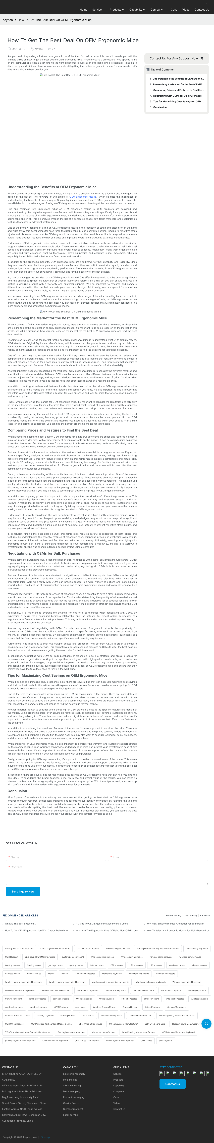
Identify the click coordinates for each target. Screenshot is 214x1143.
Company (118, 1091)
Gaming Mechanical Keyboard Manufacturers (158, 948)
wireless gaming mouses (161, 957)
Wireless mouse (12, 973)
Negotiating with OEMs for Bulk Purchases (177, 95)
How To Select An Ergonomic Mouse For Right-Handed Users (179, 930)
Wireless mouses (177, 965)
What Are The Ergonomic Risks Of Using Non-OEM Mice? (107, 930)
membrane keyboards (139, 973)
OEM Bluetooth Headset (88, 948)
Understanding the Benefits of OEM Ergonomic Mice (178, 78)
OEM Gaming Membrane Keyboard (178, 1032)
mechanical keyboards (143, 990)
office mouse (156, 965)
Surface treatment (73, 1109)
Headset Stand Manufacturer (185, 1024)
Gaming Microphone (176, 1007)
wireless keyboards (14, 1007)
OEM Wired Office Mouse (90, 1024)
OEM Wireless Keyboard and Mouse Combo (51, 1024)
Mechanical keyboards (87, 990)
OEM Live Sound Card (155, 1024)
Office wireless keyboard (140, 1015)
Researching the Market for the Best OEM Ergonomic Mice (178, 84)
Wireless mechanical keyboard (187, 982)
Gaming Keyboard (45, 1015)
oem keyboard (165, 1040)
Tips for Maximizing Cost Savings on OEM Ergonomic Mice (178, 101)
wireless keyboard (38, 1007)
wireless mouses (199, 965)
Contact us (119, 1109)
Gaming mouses (12, 965)
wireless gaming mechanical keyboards (110, 982)
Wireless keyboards (175, 998)
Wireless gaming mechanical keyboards (23, 982)
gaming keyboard (61, 998)
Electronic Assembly (74, 1073)
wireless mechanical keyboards (20, 990)
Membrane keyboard (112, 973)
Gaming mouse (34, 965)
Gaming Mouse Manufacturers (19, 948)
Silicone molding (173, 915)
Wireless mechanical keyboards (151, 982)
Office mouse (117, 965)
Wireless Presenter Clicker (17, 1015)
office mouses (136, 965)
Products (118, 1079)
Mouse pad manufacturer (103, 1032)
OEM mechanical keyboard (55, 1040)
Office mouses (96, 965)
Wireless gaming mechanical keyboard (67, 982)
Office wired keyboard (111, 1015)
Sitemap (45, 1137)
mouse (65, 973)
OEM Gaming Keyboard (197, 948)
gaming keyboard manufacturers (20, 1040)
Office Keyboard (152, 1007)
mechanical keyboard (171, 990)
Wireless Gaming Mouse (104, 1007)
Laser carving (70, 1114)
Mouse (51, 973)
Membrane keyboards (85, 973)
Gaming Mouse (68, 1015)
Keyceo (8, 20)
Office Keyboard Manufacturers (55, 948)
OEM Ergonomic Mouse (83, 196)
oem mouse (80, 1007)
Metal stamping (71, 1091)
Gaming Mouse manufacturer (71, 1032)
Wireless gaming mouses (102, 957)
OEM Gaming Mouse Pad (118, 948)
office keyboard (151, 998)
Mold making (191, 915)
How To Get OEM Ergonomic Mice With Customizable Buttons (37, 930)
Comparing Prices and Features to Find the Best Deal (178, 90)
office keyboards (129, 998)
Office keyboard (106, 998)
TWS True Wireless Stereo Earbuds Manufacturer (28, 1032)
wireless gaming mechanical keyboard (177, 1015)
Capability (205, 915)
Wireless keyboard (199, 998)
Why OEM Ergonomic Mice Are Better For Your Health (175, 923)
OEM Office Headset (14, 1024)
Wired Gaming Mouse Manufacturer (138, 1032)
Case (116, 1097)
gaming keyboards (37, 998)
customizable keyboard (73, 957)
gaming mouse (76, 965)
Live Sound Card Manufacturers (40, 957)
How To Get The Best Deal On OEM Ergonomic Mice (54, 20)
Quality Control (71, 1103)
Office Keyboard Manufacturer (123, 1024)
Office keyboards (84, 998)
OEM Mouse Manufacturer (87, 1040)
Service (117, 1073)
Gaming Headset (130, 1007)
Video (116, 1103)
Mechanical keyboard (115, 990)
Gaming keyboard (13, 998)
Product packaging (73, 1097)
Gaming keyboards (197, 990)
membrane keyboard (165, 973)
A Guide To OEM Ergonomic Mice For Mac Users (102, 923)
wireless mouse (34, 973)
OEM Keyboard (61, 1007)
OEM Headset (11, 957)
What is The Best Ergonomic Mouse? (20, 923)
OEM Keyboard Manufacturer (120, 1040)
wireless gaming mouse (190, 957)
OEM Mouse (146, 1040)
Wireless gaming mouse (132, 957)
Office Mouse (88, 1015)
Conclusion (160, 107)
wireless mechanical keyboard (56, 990)
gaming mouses (55, 965)
